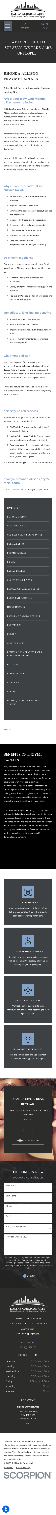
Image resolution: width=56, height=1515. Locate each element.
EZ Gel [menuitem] (11, 562)
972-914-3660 (45, 26)
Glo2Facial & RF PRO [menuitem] (19, 580)
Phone (9, 1206)
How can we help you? (16, 1237)
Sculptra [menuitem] (13, 664)
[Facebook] (21, 1347)
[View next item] (31, 1130)
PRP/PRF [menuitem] (11, 634)
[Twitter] (35, 1347)
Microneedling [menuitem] (16, 607)
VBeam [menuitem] (11, 691)
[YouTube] (30, 1347)
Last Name (11, 1196)
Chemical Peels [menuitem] (16, 526)
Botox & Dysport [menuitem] (17, 517)
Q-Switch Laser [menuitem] (16, 643)
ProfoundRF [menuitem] (14, 625)
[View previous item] (25, 1130)
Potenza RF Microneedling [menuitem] (23, 616)
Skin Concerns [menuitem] (16, 673)
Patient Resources (28, 1334)
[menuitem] (28, 1318)
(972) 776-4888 (15, 489)
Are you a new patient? (16, 1226)
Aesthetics (28, 1329)
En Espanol (25, 26)
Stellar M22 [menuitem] (14, 683)
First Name (11, 1185)
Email (8, 1216)
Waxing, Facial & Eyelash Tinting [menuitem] (23, 702)
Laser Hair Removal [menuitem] (19, 598)
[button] (5, 1509)
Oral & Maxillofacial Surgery (28, 1324)
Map (28, 1423)
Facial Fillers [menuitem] (16, 571)
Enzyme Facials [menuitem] (16, 553)
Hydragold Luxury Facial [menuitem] (23, 589)
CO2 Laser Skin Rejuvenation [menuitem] (25, 535)
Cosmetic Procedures (28, 1318)
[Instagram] (25, 1347)
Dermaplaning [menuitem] (16, 544)
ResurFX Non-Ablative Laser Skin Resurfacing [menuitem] (24, 653)
